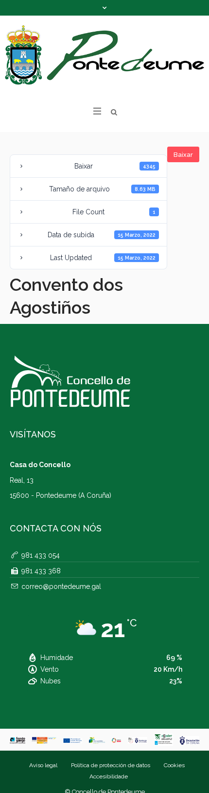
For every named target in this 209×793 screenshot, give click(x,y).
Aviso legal (43, 765)
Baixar (183, 154)
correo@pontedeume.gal (61, 586)
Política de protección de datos (110, 765)
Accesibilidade (108, 776)
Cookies (174, 765)
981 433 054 (40, 555)
